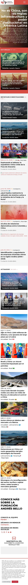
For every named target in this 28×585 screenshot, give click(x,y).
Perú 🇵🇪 (11, 339)
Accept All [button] (15, 581)
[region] (14, 26)
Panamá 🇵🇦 (17, 456)
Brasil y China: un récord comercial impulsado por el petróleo (12, 364)
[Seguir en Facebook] (6, 532)
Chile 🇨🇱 (17, 160)
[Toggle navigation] (24, 2)
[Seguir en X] (2, 532)
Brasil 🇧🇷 (11, 368)
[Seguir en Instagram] (4, 532)
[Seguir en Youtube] (10, 532)
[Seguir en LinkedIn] (8, 532)
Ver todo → (13, 50)
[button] (14, 26)
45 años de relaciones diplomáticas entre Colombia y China (14, 226)
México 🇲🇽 (4, 427)
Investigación (16, 189)
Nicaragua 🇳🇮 (13, 489)
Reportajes (23, 160)
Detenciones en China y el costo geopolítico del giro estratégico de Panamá (12, 451)
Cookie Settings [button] (6, 581)
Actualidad (4, 339)
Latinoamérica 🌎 (5, 190)
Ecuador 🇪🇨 (13, 399)
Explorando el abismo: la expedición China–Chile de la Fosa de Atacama (13, 165)
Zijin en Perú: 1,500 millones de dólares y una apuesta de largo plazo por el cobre (14, 335)
